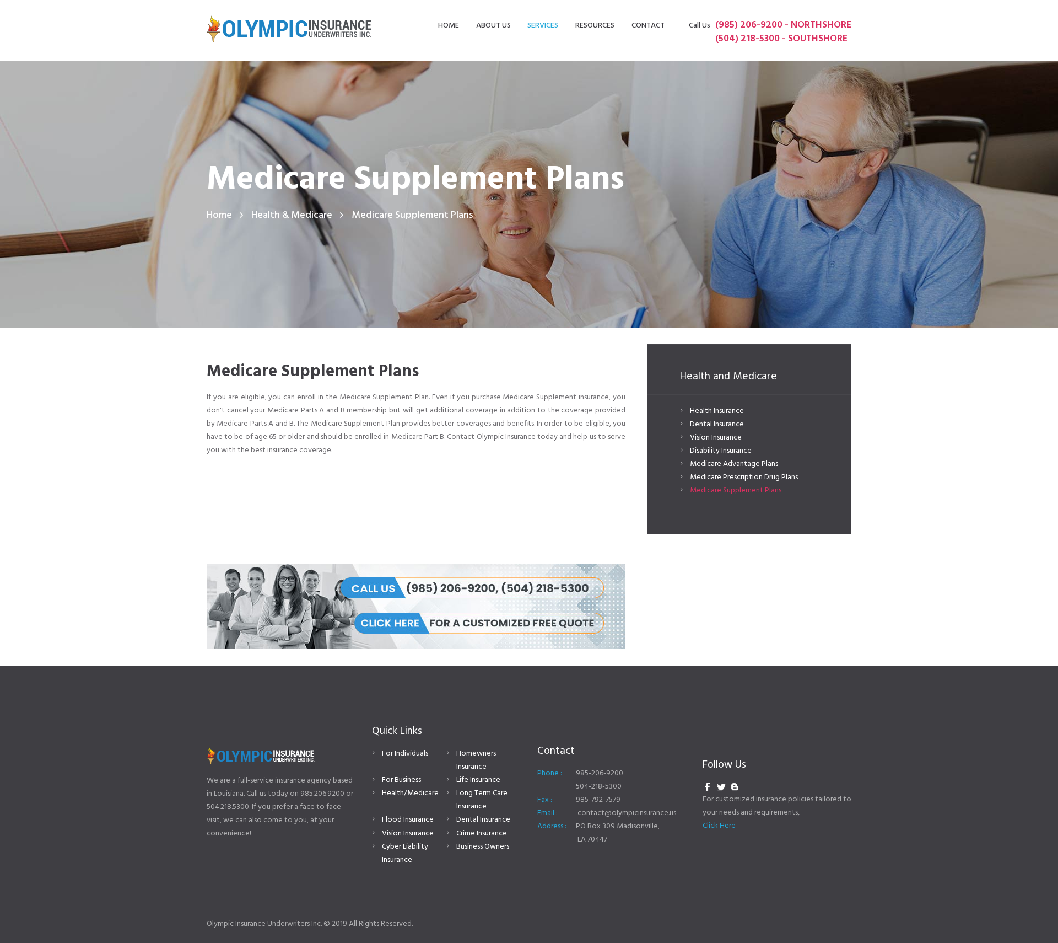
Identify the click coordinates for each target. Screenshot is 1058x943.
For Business (401, 780)
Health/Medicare (410, 793)
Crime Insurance (481, 833)
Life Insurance (478, 780)
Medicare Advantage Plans (734, 464)
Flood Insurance (408, 819)
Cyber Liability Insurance (405, 853)
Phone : (549, 773)
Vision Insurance (716, 437)
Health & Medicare (291, 215)
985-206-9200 (599, 773)
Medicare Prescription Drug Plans (744, 477)
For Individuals (405, 753)
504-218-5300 (599, 786)
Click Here (719, 825)
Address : (551, 826)
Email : (547, 813)
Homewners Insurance (476, 760)
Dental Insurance (717, 424)
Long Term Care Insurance (482, 800)
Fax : (544, 800)
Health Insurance (717, 411)
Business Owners (482, 846)
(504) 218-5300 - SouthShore (781, 39)
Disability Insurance (721, 450)
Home (219, 215)
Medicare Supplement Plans (735, 490)
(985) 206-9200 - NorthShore (783, 25)
